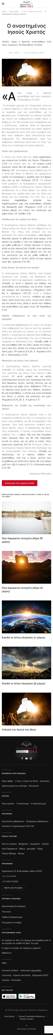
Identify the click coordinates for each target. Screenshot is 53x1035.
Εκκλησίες (16, 980)
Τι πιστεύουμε (22, 803)
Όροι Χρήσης (9, 1016)
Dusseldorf (35, 844)
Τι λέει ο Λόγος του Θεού (34, 53)
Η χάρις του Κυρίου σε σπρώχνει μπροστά (21, 948)
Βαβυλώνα (6, 953)
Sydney (45, 844)
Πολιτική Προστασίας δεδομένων (31, 1016)
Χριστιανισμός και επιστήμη (14, 786)
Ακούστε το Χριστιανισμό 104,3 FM (18, 826)
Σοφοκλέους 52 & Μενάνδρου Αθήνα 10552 (22, 871)
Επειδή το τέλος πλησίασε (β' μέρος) (23, 683)
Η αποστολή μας (38, 803)
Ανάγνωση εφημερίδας (30, 970)
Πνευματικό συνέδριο (12, 922)
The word (6, 911)
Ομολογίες (44, 781)
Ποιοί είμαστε (8, 803)
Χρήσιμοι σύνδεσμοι (11, 899)
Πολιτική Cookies (26, 1019)
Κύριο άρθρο (7, 781)
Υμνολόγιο (6, 975)
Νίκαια (21, 853)
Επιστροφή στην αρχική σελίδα (19, 483)
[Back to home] (26, 3)
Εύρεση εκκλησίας (21, 975)
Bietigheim (23, 844)
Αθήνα (22, 848)
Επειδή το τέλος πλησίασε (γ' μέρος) (23, 637)
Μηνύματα (34, 786)
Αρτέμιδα (31, 848)
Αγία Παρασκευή (9, 848)
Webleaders (43, 1010)
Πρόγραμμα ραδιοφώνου (37, 821)
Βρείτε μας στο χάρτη (13, 888)
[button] (3, 3)
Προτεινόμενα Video (11, 933)
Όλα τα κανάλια (9, 844)
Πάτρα (40, 848)
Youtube (5, 980)
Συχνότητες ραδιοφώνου (13, 821)
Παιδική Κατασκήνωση (12, 917)
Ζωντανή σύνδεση (10, 970)
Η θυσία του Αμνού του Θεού (19, 729)
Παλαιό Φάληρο (9, 853)
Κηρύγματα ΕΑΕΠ (40, 975)
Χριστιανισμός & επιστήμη (13, 906)
